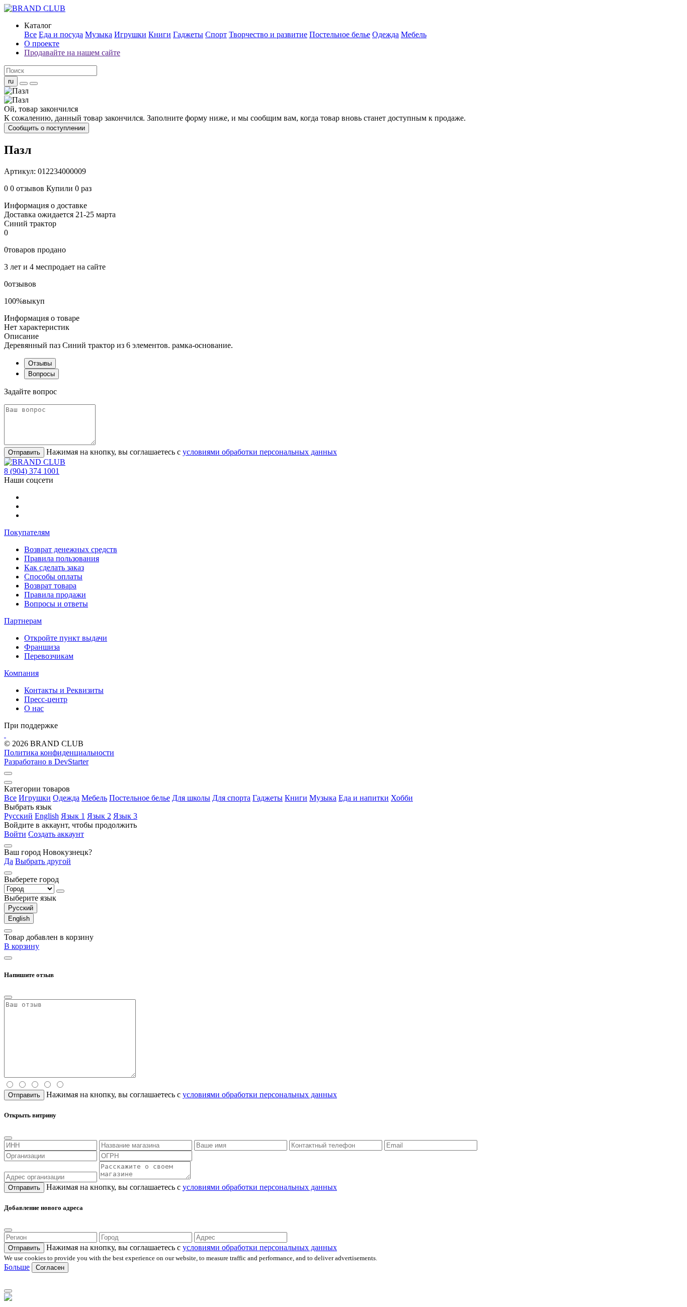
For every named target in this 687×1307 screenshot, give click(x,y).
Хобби (402, 798)
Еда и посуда (61, 34)
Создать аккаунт (56, 834)
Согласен (50, 1267)
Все (30, 34)
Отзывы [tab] (40, 363)
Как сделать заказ (54, 567)
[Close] (8, 782)
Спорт (216, 34)
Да (8, 861)
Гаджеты (188, 34)
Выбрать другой (43, 861)
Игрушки (130, 34)
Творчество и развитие (268, 34)
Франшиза (42, 647)
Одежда (385, 34)
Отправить (24, 452)
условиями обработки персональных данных (260, 452)
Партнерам (23, 621)
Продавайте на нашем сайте (72, 52)
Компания (21, 673)
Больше (17, 1267)
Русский (18, 816)
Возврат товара (50, 585)
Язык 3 (125, 816)
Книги (159, 34)
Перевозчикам (48, 656)
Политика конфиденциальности (59, 752)
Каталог (38, 25)
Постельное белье (339, 34)
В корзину (21, 946)
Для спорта (231, 798)
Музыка (98, 34)
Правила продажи (55, 594)
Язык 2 (99, 816)
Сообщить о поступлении (46, 128)
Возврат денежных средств (70, 549)
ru (11, 81)
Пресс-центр (45, 699)
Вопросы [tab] (41, 374)
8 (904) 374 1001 (31, 471)
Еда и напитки (363, 798)
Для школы (191, 798)
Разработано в (46, 761)
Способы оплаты (53, 576)
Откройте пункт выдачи (65, 638)
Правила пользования (61, 558)
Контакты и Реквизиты (64, 690)
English (47, 816)
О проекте (41, 43)
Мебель (413, 34)
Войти (15, 834)
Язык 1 (73, 816)
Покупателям (27, 532)
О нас (34, 708)
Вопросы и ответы (56, 603)
